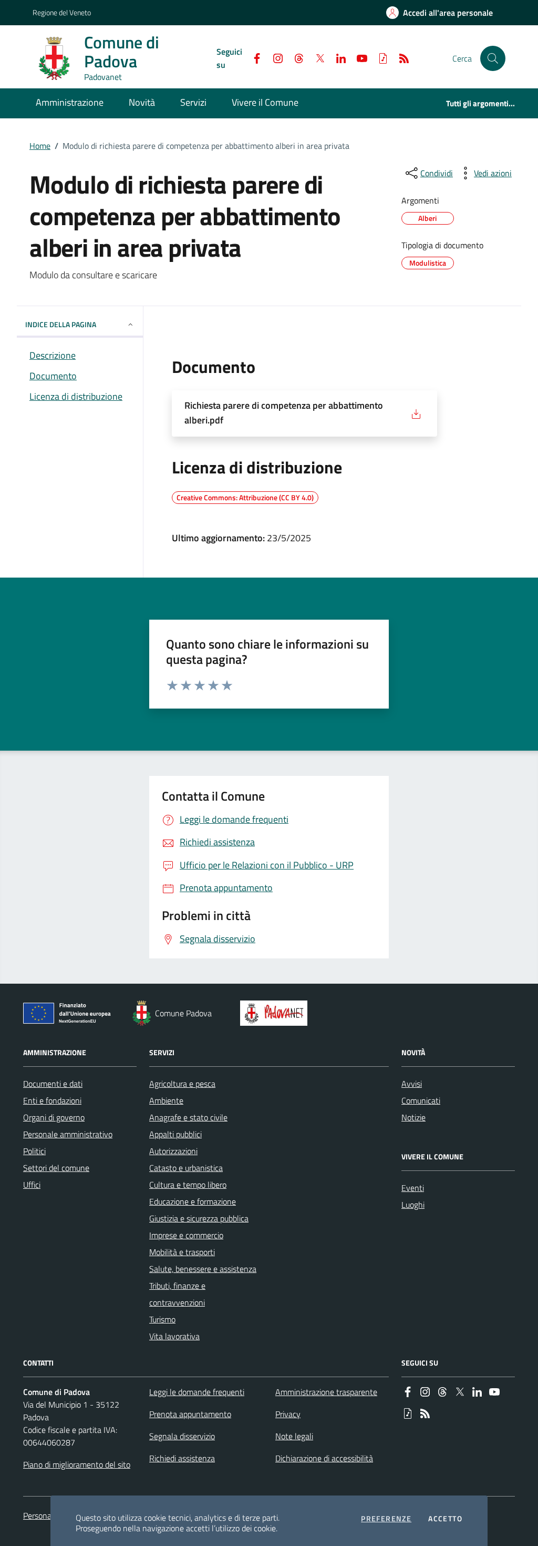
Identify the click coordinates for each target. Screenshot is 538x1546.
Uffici (31, 1184)
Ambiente (166, 1100)
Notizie (413, 1117)
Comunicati (420, 1100)
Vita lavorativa (174, 1336)
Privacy (288, 1414)
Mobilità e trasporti (182, 1252)
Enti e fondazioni (52, 1100)
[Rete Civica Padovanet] (276, 1013)
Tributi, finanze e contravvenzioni (177, 1294)
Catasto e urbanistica (186, 1167)
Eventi (412, 1187)
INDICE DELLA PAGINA (60, 324)
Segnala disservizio (182, 1436)
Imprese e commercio (186, 1235)
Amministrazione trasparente (326, 1392)
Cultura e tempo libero (187, 1184)
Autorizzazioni (173, 1151)
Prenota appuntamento (190, 1414)
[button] (492, 58)
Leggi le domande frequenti (196, 1392)
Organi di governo (54, 1117)
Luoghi (413, 1204)
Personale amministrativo (67, 1134)
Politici (34, 1151)
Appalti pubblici (175, 1134)
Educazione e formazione (192, 1201)
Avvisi (411, 1083)
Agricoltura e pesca (182, 1083)
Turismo (162, 1319)
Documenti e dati (52, 1083)
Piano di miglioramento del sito (76, 1464)
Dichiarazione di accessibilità (324, 1458)
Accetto (445, 1518)
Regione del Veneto (62, 12)
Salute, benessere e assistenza (202, 1268)
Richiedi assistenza (182, 1458)
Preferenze (386, 1518)
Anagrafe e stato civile (188, 1117)
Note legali (294, 1436)
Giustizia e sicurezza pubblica (199, 1218)
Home (39, 145)
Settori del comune (56, 1167)
